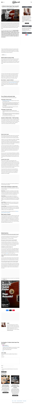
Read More (26, 23)
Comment (2, 356)
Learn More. (25, 31)
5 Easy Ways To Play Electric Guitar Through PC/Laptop (15, 386)
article (7, 253)
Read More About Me (10, 330)
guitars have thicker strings (12, 82)
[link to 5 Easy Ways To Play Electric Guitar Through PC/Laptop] (15, 379)
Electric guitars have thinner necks (7, 100)
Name (2, 365)
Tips (8, 7)
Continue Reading (5, 392)
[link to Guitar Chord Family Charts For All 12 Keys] (5, 379)
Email (2, 367)
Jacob (5, 7)
